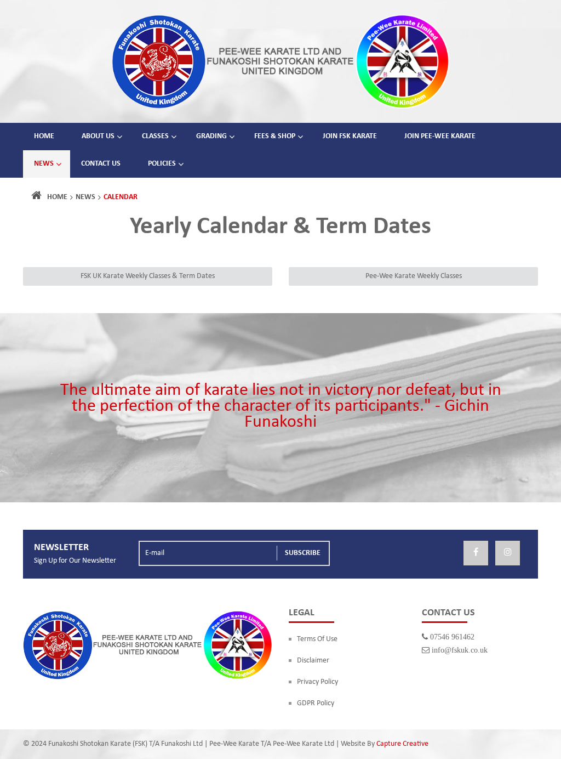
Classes (155, 136)
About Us (98, 136)
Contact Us (101, 164)
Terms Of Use (317, 639)
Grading (211, 136)
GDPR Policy (315, 703)
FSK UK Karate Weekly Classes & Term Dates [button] (148, 276)
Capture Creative (402, 744)
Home (44, 136)
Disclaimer (313, 660)
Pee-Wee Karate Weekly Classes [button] (413, 276)
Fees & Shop (274, 136)
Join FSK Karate (350, 136)
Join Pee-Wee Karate (440, 136)
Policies (162, 164)
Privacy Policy (317, 682)
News (44, 164)
